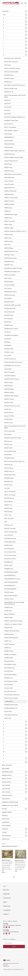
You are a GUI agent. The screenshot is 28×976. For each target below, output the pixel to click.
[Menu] (25, 3)
